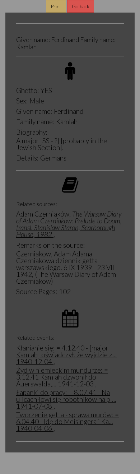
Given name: (34, 111)
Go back (80, 6)
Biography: (32, 132)
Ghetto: (27, 90)
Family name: (35, 121)
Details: (27, 157)
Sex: (22, 100)
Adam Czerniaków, (69, 224)
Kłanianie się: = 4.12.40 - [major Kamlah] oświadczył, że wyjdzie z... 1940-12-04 (66, 355)
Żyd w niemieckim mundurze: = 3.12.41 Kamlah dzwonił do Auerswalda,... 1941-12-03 (62, 377)
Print (56, 6)
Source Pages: (36, 291)
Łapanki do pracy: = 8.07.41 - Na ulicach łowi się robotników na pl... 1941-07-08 (66, 399)
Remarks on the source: (50, 245)
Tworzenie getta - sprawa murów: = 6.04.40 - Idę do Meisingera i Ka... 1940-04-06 (67, 421)
